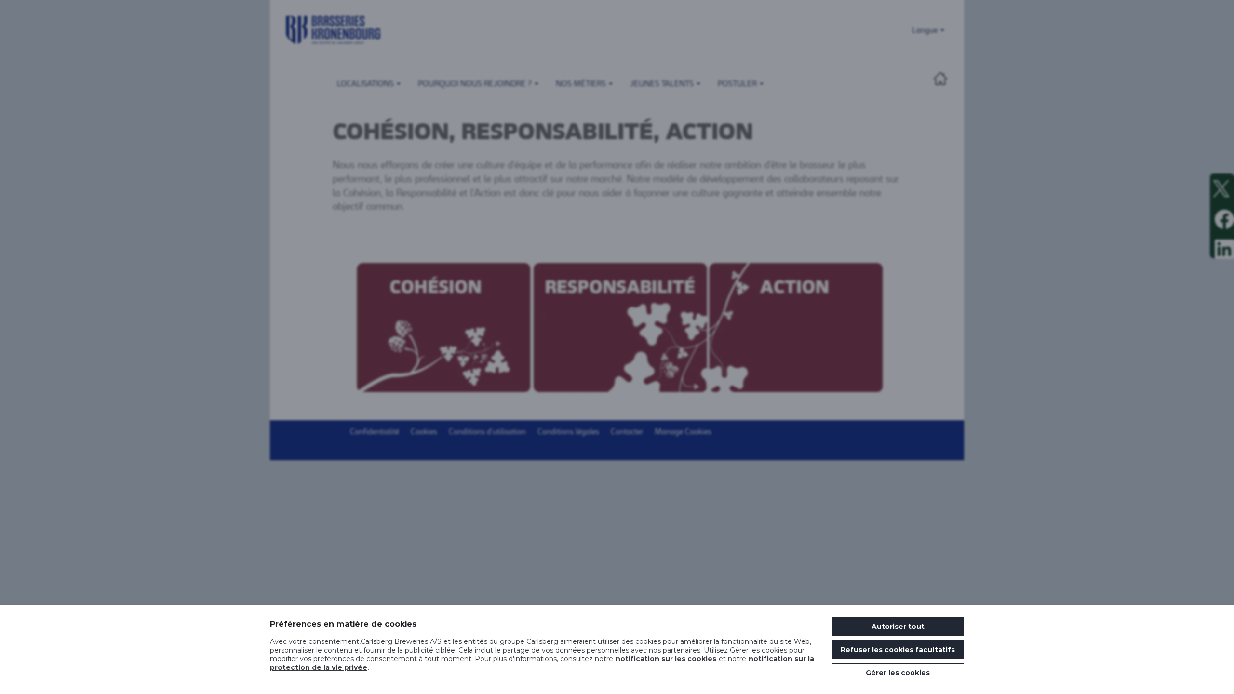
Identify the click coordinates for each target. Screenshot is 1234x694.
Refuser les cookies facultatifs (898, 649)
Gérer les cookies (898, 672)
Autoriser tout (898, 626)
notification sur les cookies (666, 658)
